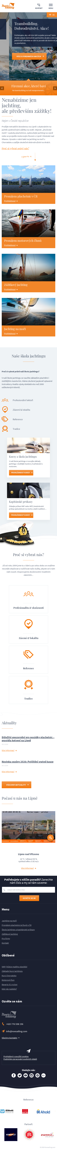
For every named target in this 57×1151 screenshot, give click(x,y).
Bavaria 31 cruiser (9, 984)
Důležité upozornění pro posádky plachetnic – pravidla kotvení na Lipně (28, 739)
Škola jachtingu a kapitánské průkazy (18, 929)
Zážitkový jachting (10, 934)
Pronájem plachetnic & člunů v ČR (16, 925)
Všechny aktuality (16, 784)
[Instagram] (31, 1075)
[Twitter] (19, 1075)
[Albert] (11, 1111)
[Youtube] (25, 1075)
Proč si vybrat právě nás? (15, 148)
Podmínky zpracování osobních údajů (20, 1059)
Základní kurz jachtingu (12, 971)
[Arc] (47, 1111)
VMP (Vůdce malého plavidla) (14, 966)
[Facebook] (14, 1075)
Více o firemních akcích (19, 56)
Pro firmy (6, 938)
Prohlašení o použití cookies (16, 1056)
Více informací (8, 750)
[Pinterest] (37, 1075)
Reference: (28, 1099)
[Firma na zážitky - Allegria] (29, 1111)
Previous (2, 88)
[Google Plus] (43, 1075)
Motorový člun (8, 980)
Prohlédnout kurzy (20, 472)
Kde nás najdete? (9, 989)
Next (55, 88)
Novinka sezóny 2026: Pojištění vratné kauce (27, 761)
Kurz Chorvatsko (9, 975)
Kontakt (5, 943)
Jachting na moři (9, 920)
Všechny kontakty (9, 1037)
